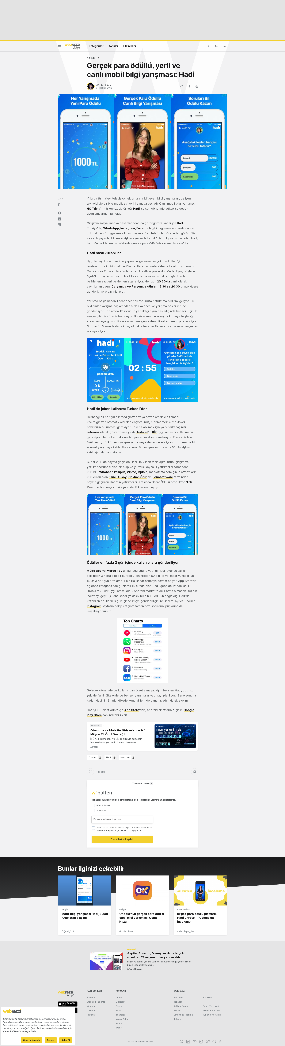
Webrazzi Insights (96, 1002)
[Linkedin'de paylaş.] (59, 224)
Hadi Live (125, 757)
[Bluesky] (207, 1041)
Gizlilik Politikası (211, 1010)
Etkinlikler (129, 46)
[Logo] (72, 45)
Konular (113, 46)
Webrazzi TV (183, 909)
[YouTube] (194, 1041)
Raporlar (91, 1014)
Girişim (91, 58)
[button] (142, 370)
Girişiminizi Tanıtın (183, 1014)
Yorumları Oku (142, 783)
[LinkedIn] (188, 1041)
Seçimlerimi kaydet (122, 839)
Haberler (91, 997)
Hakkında (178, 997)
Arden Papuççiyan (186, 931)
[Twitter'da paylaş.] (59, 218)
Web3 (119, 1027)
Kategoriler (96, 46)
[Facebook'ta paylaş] (59, 213)
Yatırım (119, 1023)
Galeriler (91, 1010)
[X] (181, 1041)
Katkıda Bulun (181, 1006)
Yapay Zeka (122, 1019)
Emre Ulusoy (118, 477)
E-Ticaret (120, 1002)
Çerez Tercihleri (211, 1006)
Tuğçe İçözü (67, 931)
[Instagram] (201, 1041)
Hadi (108, 757)
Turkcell (142, 432)
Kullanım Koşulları (212, 1014)
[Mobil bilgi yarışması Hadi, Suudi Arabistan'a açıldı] (84, 890)
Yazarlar (178, 1002)
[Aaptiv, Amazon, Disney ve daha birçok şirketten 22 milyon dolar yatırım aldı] (106, 961)
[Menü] (59, 46)
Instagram (94, 606)
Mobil (119, 1010)
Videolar (91, 1006)
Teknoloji (120, 1014)
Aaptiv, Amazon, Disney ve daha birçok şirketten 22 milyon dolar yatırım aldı (155, 955)
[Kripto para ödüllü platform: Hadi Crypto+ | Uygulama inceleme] (200, 890)
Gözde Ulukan (126, 931)
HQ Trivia (93, 208)
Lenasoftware (163, 477)
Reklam (177, 1010)
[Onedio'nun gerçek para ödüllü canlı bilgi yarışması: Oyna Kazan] (142, 890)
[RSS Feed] (220, 1041)
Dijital (119, 997)
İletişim (177, 1019)
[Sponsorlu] (175, 736)
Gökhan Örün (137, 477)
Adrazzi (94, 747)
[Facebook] (214, 1041)
